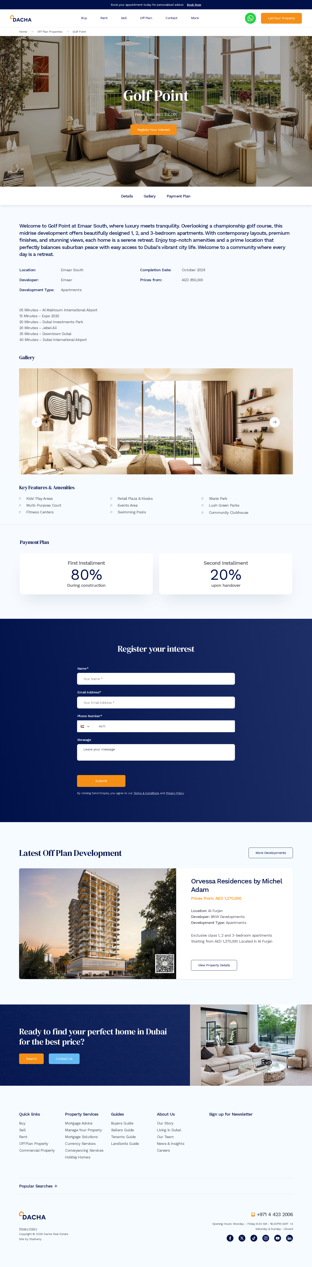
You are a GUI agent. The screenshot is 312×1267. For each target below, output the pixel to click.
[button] (85, 726)
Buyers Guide (122, 1123)
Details (127, 196)
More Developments (271, 853)
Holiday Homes (77, 1157)
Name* (83, 668)
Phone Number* (89, 716)
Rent (103, 18)
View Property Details (214, 965)
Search (31, 1059)
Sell (123, 18)
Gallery (150, 196)
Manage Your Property (83, 1130)
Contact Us (64, 1059)
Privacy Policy (175, 793)
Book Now (194, 4)
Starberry (35, 1239)
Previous (37, 422)
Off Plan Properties (49, 31)
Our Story (165, 1123)
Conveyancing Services (84, 1150)
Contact (171, 18)
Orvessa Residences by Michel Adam (236, 885)
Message (84, 740)
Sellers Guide (122, 1130)
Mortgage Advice (78, 1123)
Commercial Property (37, 1150)
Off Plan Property (33, 1143)
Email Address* (89, 692)
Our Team (165, 1136)
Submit (101, 781)
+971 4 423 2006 (275, 1214)
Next (275, 422)
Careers (163, 1150)
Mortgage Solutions (81, 1136)
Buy (84, 18)
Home (23, 31)
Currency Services (80, 1143)
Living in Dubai (169, 1130)
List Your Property (281, 18)
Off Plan (146, 18)
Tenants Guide (123, 1136)
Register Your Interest (153, 130)
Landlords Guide (125, 1143)
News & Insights (170, 1143)
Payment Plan (178, 196)
